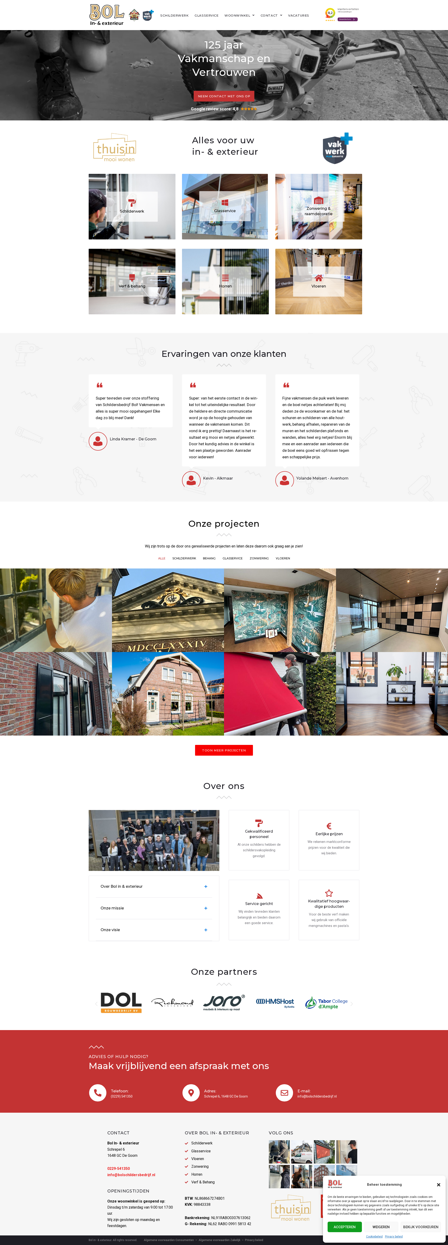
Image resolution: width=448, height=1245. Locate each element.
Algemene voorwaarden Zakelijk (219, 1240)
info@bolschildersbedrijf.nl (317, 1096)
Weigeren (381, 1227)
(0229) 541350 (122, 1096)
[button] (438, 1184)
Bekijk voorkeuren (420, 1227)
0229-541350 (118, 1168)
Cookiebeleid (374, 1236)
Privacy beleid (394, 1236)
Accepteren (345, 1227)
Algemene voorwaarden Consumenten (169, 1240)
